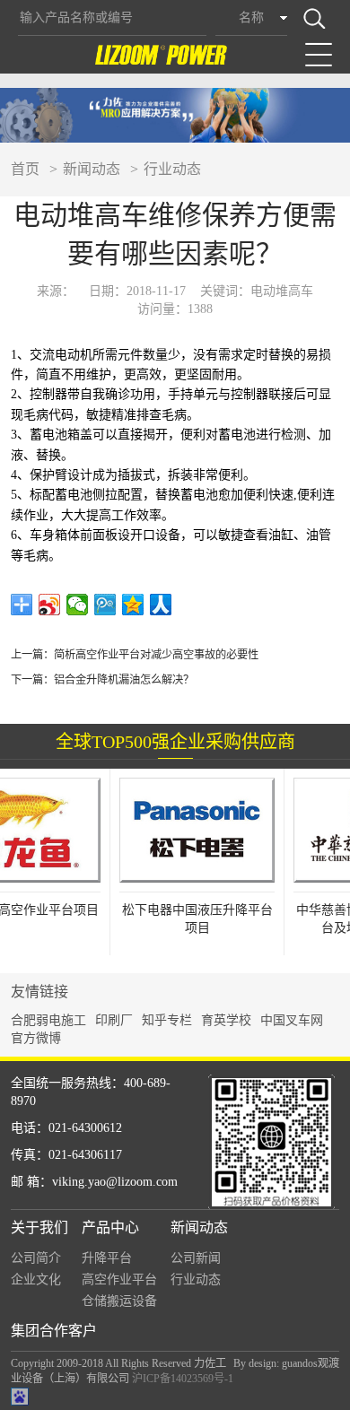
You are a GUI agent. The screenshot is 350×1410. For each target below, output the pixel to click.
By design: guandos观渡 (286, 1363)
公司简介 (36, 1258)
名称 (251, 17)
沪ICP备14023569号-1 (182, 1378)
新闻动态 (91, 169)
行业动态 (172, 169)
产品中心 (110, 1227)
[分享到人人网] (161, 604)
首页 (25, 169)
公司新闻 (196, 1258)
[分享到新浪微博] (50, 604)
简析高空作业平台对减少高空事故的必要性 (156, 654)
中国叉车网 (291, 1020)
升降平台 (107, 1258)
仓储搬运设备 (119, 1301)
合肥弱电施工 (48, 1020)
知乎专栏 (167, 1020)
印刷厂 (114, 1020)
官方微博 (36, 1038)
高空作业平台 (119, 1279)
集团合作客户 (54, 1330)
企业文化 (36, 1279)
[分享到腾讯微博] (105, 604)
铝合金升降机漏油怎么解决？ (124, 680)
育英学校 (226, 1020)
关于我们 (39, 1227)
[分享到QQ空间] (133, 604)
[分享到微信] (77, 604)
